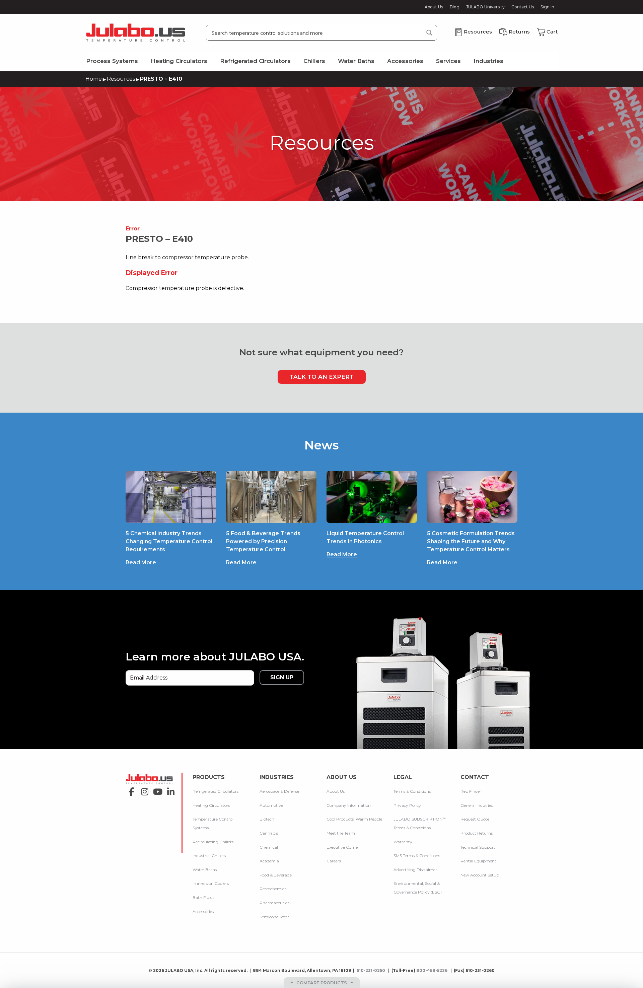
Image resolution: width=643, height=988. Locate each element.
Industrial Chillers (209, 855)
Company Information (349, 805)
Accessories (203, 911)
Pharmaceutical (275, 902)
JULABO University (485, 7)
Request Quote (474, 819)
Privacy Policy (407, 805)
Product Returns (476, 833)
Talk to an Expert (322, 376)
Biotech (267, 819)
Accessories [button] (405, 61)
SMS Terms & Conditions (417, 855)
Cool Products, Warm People (354, 819)
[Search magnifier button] (429, 32)
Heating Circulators (211, 805)
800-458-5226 (432, 970)
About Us (434, 7)
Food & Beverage (276, 874)
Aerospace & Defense (279, 791)
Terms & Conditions (412, 791)
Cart (552, 31)
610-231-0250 (371, 970)
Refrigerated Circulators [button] (255, 61)
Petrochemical (274, 888)
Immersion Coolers (211, 883)
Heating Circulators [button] (179, 61)
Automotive (271, 805)
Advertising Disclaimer (415, 869)
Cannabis (269, 833)
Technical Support (477, 847)
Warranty (403, 841)
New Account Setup (479, 874)
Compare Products (321, 982)
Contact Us (522, 7)
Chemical (269, 847)
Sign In (547, 6)
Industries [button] (488, 61)
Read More (141, 562)
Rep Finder (470, 791)
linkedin (169, 789)
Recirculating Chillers (213, 841)
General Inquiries (476, 805)
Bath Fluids (203, 897)
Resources (121, 79)
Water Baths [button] (356, 61)
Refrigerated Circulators (215, 791)
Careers (334, 860)
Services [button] (448, 61)
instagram (143, 789)
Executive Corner (343, 847)
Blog (454, 7)
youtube (156, 789)
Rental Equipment (478, 860)
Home (93, 79)
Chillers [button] (314, 61)
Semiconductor (274, 916)
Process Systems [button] (112, 61)
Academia (269, 860)
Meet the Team (341, 833)
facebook (130, 789)
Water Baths (205, 869)
